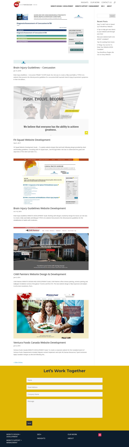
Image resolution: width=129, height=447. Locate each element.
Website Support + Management (87, 6)
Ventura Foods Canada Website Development (40, 342)
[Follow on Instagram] (99, 434)
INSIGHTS (84, 2)
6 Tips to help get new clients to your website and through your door (106, 32)
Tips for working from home (105, 42)
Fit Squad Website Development (32, 139)
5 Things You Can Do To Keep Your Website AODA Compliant (105, 47)
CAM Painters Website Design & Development (40, 274)
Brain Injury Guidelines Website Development (40, 208)
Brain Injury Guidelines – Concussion (34, 67)
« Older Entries (18, 362)
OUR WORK (94, 2)
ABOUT (109, 6)
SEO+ (39, 434)
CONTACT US (107, 2)
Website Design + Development (62, 6)
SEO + (103, 6)
